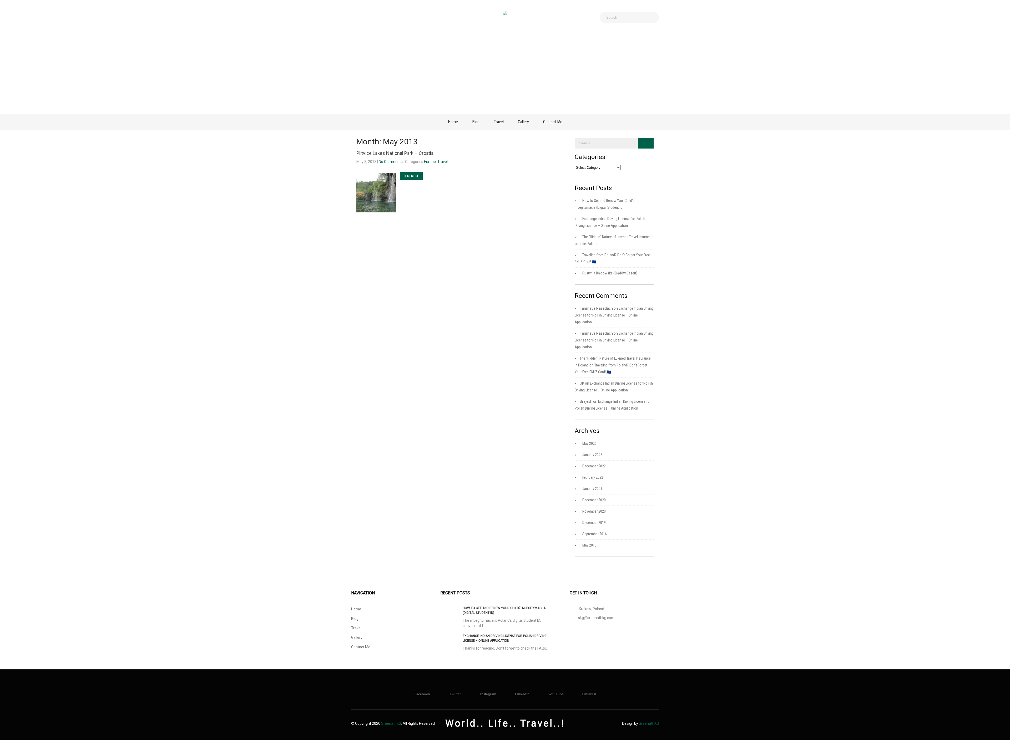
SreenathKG (391, 723)
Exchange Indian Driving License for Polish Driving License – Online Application (614, 315)
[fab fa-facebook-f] (357, 17)
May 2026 (589, 443)
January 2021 (592, 489)
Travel (499, 121)
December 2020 (594, 500)
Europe (430, 162)
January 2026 (592, 455)
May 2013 (589, 545)
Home (453, 121)
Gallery (523, 121)
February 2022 (592, 477)
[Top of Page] (995, 728)
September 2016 (594, 534)
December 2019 (594, 522)
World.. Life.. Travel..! (505, 723)
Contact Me (552, 121)
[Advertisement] (505, 69)
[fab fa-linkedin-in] (391, 17)
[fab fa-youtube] (403, 17)
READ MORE (411, 176)
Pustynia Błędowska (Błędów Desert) (609, 273)
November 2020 (594, 511)
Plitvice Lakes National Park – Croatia (394, 153)
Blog (475, 121)
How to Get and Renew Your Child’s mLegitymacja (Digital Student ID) (504, 610)
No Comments (391, 162)
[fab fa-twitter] (380, 17)
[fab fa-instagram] (368, 17)
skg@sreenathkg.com (596, 618)
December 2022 (594, 466)
